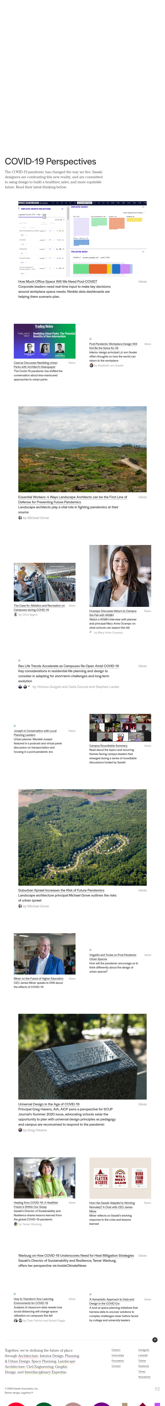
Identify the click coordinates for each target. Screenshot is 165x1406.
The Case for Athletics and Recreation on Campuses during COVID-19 (39, 607)
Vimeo (141, 1371)
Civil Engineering (40, 1366)
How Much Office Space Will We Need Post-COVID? (57, 281)
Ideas (142, 281)
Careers (116, 1350)
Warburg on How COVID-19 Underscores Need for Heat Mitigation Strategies (76, 1255)
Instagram (143, 1350)
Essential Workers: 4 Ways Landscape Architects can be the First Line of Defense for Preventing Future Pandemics (72, 499)
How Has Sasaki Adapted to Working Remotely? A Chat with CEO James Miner (112, 1207)
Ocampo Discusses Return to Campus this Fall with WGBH (113, 613)
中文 (157, 1388)
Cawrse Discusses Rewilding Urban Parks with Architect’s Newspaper (35, 364)
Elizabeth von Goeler (111, 365)
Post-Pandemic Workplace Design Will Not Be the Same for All (113, 346)
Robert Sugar (57, 1320)
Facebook (143, 1366)
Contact (116, 1366)
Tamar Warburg (32, 1224)
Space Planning (44, 1361)
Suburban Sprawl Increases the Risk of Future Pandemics (61, 890)
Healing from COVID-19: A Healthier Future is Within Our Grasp (36, 1204)
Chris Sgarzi (29, 614)
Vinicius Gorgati (49, 686)
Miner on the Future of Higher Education (38, 978)
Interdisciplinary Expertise (45, 1372)
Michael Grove (38, 517)
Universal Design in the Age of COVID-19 (49, 1104)
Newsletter (144, 1376)
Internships (118, 1355)
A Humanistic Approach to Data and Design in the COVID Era (111, 1301)
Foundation (118, 1360)
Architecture (28, 1356)
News (72, 362)
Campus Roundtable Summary (108, 745)
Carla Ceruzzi (78, 686)
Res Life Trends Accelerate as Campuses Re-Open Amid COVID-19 (68, 665)
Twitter (142, 1360)
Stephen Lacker (107, 686)
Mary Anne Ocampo (110, 632)
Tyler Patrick (35, 1320)
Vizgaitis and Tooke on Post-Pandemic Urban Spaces (113, 957)
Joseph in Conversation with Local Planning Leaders (35, 733)
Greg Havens (37, 1129)
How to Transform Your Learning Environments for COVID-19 (33, 1301)
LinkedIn (143, 1355)
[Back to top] (155, 1339)
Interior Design (51, 1356)
